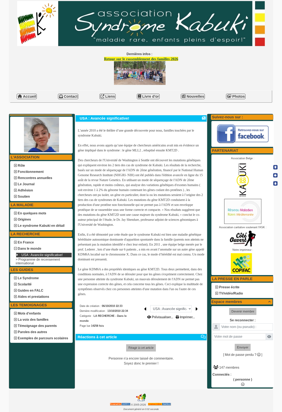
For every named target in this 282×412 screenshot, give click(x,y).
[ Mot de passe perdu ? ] (242, 354)
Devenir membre (242, 311)
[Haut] (275, 167)
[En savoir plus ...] (160, 404)
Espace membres (241, 302)
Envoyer (242, 347)
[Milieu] (275, 175)
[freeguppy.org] (120, 404)
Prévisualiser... (162, 317)
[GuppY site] (141, 401)
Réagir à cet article (141, 347)
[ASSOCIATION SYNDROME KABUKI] (141, 23)
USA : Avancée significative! (42, 255)
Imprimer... (187, 317)
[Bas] (275, 183)
